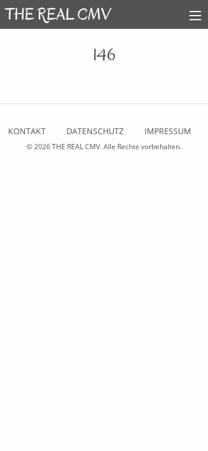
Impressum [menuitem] (167, 130)
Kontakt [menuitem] (27, 130)
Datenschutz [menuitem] (95, 130)
